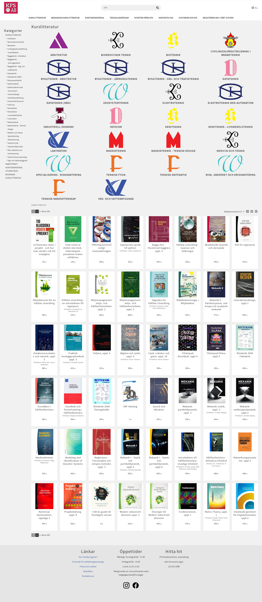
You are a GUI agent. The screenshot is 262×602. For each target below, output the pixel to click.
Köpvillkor (88, 571)
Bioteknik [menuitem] (11, 45)
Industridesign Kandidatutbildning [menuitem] (15, 96)
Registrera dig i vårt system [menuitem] (218, 17)
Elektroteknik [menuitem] (13, 84)
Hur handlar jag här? (88, 557)
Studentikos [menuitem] (11, 171)
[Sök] (157, 8)
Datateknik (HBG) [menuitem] (15, 77)
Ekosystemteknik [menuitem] (15, 80)
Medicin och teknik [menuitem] (15, 132)
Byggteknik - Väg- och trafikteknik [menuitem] (16, 68)
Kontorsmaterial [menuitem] (94, 17)
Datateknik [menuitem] (12, 73)
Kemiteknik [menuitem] (12, 108)
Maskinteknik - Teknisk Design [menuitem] (17, 127)
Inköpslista (46, 219)
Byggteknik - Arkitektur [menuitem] (17, 56)
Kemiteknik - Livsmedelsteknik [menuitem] (15, 113)
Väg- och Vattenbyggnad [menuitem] (17, 160)
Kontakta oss (88, 576)
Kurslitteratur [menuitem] (37, 17)
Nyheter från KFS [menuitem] (143, 17)
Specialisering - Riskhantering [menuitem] (14, 138)
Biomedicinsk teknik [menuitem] (16, 42)
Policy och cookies (88, 566)
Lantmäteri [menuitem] (12, 118)
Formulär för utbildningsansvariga (88, 561)
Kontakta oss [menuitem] (166, 17)
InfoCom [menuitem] (11, 105)
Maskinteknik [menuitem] (13, 122)
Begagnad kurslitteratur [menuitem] (65, 17)
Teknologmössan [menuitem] (119, 17)
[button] (247, 211)
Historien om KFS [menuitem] (188, 17)
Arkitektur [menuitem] (12, 38)
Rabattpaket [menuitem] (11, 164)
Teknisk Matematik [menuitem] (15, 146)
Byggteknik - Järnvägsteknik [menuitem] (14, 61)
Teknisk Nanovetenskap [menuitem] (17, 157)
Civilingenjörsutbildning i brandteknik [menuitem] (17, 51)
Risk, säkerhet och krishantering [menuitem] (15, 152)
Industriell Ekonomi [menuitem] (16, 101)
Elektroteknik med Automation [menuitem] (15, 89)
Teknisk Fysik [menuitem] (13, 143)
